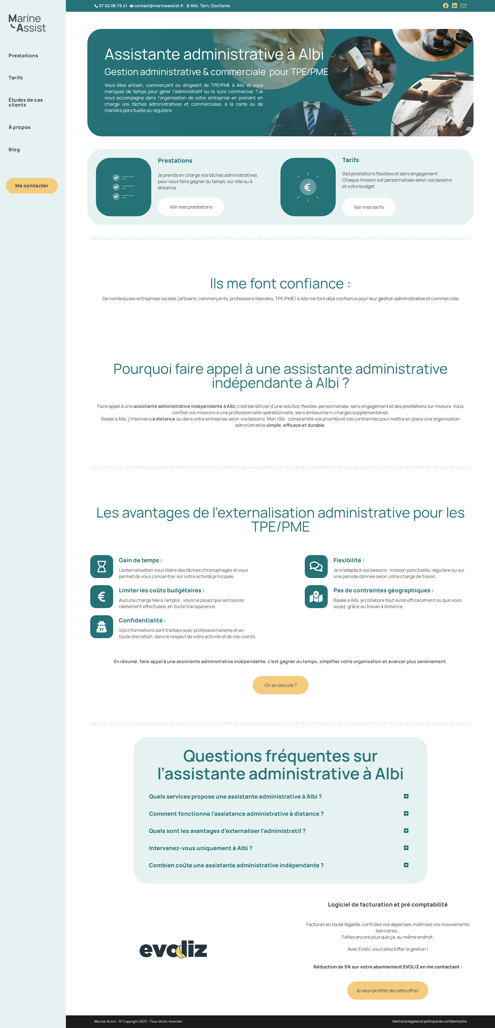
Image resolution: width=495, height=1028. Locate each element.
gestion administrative (401, 298)
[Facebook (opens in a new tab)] (445, 6)
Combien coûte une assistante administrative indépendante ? (236, 865)
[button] (280, 796)
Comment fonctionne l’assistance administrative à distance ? (236, 813)
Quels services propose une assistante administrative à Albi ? (235, 796)
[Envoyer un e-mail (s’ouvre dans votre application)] (462, 6)
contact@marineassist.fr (159, 5)
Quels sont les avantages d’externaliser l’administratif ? (227, 831)
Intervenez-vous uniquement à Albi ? (200, 848)
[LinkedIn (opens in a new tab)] (454, 6)
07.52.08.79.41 (113, 5)
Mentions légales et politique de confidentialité (429, 1021)
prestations (414, 406)
